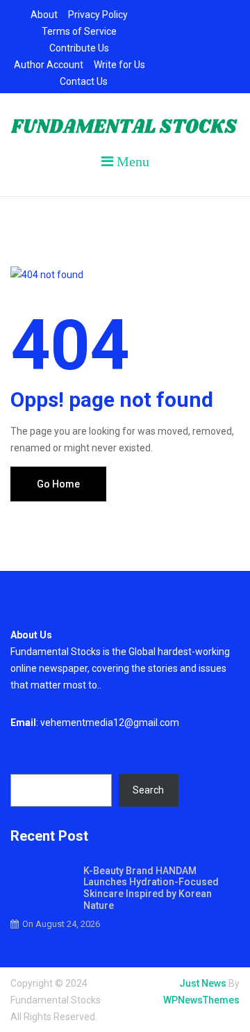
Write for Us (119, 64)
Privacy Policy (98, 14)
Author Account (48, 64)
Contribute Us (79, 48)
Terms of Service (79, 31)
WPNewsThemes (201, 1000)
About (44, 14)
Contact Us (84, 81)
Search (26, 760)
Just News (202, 983)
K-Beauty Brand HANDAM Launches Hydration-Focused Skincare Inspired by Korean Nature (151, 888)
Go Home (58, 484)
